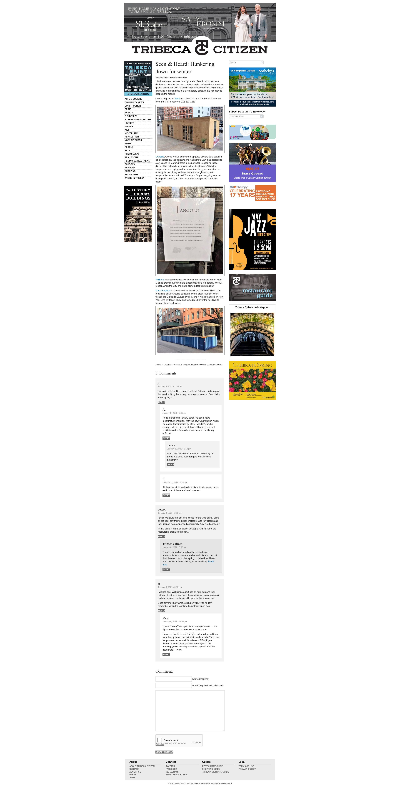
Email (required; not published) (207, 685)
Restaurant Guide (212, 766)
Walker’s (159, 279)
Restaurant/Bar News (137, 161)
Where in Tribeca (134, 178)
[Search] (262, 62)
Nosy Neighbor (133, 140)
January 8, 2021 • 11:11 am (170, 386)
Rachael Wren (198, 364)
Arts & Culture (133, 99)
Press (132, 775)
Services (130, 168)
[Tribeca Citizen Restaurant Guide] (252, 300)
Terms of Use (246, 766)
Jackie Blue (198, 783)
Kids (127, 130)
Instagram (172, 772)
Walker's (211, 364)
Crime (128, 109)
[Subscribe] (261, 116)
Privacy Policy (247, 769)
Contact (134, 769)
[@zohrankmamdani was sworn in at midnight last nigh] (252, 334)
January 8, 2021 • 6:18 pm (179, 449)
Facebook (171, 769)
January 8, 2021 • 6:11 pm (174, 413)
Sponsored (131, 174)
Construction (133, 106)
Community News (134, 102)
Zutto (177, 98)
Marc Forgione (162, 290)
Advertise (135, 772)
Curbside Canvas (171, 364)
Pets (127, 150)
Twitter (170, 766)
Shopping (130, 171)
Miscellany (131, 133)
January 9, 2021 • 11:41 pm (174, 621)
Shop (132, 777)
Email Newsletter (176, 775)
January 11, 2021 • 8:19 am (174, 482)
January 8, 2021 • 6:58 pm (170, 587)
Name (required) (200, 679)
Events (129, 113)
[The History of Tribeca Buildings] (138, 214)
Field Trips (131, 116)
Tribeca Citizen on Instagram (252, 307)
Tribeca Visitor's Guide (215, 772)
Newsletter (132, 137)
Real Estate (132, 157)
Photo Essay (132, 154)
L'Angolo (185, 364)
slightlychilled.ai (226, 783)
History (129, 123)
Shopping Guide (211, 769)
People (129, 147)
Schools (130, 164)
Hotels (129, 126)
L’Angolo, (160, 156)
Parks (128, 143)
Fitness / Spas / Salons (138, 119)
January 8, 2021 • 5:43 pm (174, 547)
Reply (161, 402)
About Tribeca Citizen (142, 766)
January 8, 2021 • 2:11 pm (170, 513)
